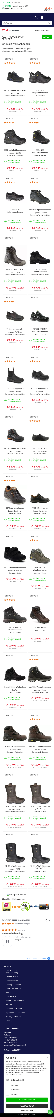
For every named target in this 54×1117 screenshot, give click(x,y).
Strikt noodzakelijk (17, 1080)
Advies (46, 37)
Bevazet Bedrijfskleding (14, 16)
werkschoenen (17, 51)
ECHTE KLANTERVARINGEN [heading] (16, 920)
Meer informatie (27, 1110)
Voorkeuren (15, 1085)
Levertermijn (11, 997)
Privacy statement (13, 1017)
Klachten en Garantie (14, 1009)
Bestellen (10, 993)
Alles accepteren (27, 1100)
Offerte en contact (13, 989)
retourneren (12, 3)
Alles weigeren (27, 1106)
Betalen (9, 1005)
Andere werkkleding (42, 31)
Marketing (14, 1094)
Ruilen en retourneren (15, 1001)
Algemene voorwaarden (15, 1013)
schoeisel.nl (10, 30)
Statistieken (15, 1090)
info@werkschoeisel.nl (17, 1045)
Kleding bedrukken (13, 985)
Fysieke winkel (12, 977)
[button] (46, 920)
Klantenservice (12, 981)
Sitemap (9, 1021)
